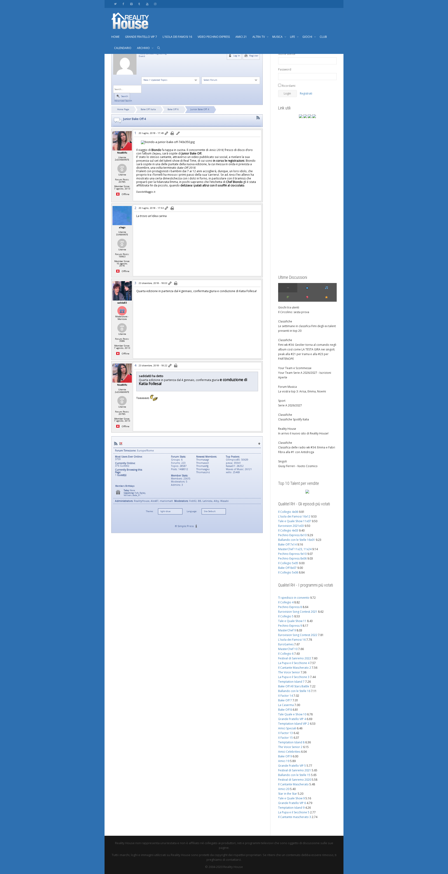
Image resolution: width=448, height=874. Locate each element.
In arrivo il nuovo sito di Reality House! (303, 433)
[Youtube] (147, 4)
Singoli (282, 461)
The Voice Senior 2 (290, 747)
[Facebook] (123, 4)
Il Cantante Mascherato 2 (294, 668)
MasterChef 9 (287, 630)
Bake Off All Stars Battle (293, 686)
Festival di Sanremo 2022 (294, 658)
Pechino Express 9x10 (292, 554)
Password (284, 69)
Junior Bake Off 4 (199, 109)
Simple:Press (186, 526)
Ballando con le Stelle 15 (294, 775)
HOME (115, 37)
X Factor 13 (285, 733)
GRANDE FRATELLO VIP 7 (141, 37)
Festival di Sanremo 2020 (294, 780)
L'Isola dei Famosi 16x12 (294, 516)
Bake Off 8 (285, 710)
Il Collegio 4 (286, 602)
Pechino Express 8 (290, 607)
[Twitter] (115, 4)
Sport (281, 401)
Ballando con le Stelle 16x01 (296, 540)
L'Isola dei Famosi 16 (292, 640)
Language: (192, 511)
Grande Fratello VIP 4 (292, 719)
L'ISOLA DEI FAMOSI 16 (177, 37)
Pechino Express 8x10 (292, 535)
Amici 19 (283, 761)
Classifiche (285, 321)
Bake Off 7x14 (287, 544)
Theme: (149, 511)
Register (253, 55)
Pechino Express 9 (290, 626)
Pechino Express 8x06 (292, 558)
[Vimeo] (131, 4)
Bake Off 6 (173, 109)
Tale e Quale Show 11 (292, 621)
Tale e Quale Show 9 (291, 798)
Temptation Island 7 (291, 682)
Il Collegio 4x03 (288, 530)
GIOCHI (307, 37)
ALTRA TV (259, 37)
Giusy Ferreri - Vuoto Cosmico (298, 466)
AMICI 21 (241, 37)
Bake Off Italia (148, 109)
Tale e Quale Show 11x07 (294, 521)
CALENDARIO (122, 48)
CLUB (323, 37)
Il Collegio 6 (286, 654)
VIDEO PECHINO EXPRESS (214, 37)
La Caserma (286, 705)
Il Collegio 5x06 (288, 572)
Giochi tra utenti (288, 307)
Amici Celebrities (289, 752)
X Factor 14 (285, 696)
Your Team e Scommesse (295, 368)
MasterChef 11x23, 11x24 (295, 549)
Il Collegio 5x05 (288, 563)
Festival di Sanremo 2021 (294, 770)
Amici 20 (283, 789)
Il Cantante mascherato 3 (294, 817)
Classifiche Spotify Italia (293, 419)
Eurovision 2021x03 (291, 526)
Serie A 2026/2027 (290, 405)
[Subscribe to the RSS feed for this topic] (258, 118)
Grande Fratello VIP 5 (292, 766)
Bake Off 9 (285, 756)
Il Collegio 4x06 (288, 512)
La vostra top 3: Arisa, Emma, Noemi (302, 391)
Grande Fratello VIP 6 (292, 803)
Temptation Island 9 (291, 808)
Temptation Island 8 (291, 742)
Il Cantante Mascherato (293, 784)
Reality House (287, 429)
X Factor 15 (285, 738)
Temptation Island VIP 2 (293, 724)
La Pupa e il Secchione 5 (293, 812)
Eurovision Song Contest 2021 (297, 612)
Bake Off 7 (285, 700)
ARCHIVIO (143, 48)
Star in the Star (287, 794)
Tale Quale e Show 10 (292, 714)
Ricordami (288, 86)
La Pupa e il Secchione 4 (293, 663)
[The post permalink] (166, 133)
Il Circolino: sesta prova (293, 312)
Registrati (306, 93)
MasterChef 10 (288, 649)
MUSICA (277, 37)
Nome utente (286, 54)
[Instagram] (155, 4)
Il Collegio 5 (286, 616)
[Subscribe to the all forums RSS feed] (115, 443)
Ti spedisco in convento (293, 598)
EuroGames (286, 644)
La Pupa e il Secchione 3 (293, 677)
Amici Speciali (287, 728)
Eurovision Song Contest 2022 (297, 635)
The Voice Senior (289, 672)
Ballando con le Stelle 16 (294, 691)
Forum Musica (287, 387)
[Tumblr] (139, 4)
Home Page (123, 109)
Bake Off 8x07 (287, 568)
